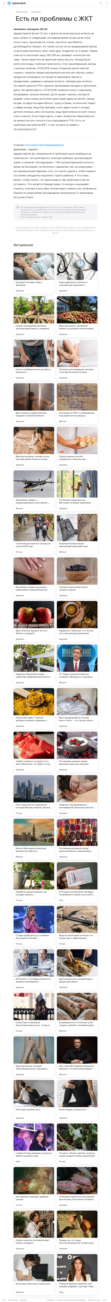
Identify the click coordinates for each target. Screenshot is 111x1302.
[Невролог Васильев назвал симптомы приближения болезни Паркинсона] (34, 665)
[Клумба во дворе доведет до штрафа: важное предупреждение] (34, 882)
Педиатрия (36, 11)
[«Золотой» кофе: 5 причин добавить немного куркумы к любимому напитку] (34, 708)
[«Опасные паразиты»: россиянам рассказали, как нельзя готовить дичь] (77, 1187)
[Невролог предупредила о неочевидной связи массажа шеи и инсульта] (77, 795)
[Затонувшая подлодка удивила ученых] (34, 1187)
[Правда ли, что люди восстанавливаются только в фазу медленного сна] (77, 1231)
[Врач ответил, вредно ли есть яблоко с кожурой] (34, 621)
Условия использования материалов (71, 1300)
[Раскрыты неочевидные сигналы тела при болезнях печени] (77, 360)
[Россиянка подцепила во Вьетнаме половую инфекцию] (77, 490)
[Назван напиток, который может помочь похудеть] (34, 1231)
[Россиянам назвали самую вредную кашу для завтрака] (77, 752)
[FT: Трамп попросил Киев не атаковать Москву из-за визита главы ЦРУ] (77, 665)
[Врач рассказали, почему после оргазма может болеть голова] (34, 447)
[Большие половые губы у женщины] (34, 273)
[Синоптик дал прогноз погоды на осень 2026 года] (34, 534)
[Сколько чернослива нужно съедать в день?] (77, 577)
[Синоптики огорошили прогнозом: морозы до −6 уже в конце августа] (34, 1013)
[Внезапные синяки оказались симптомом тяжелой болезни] (34, 577)
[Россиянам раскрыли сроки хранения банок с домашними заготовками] (77, 839)
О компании (12, 1300)
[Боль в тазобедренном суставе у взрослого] (34, 360)
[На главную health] (18, 3)
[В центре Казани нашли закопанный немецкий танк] (77, 534)
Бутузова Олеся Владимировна (45, 145)
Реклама (23, 1300)
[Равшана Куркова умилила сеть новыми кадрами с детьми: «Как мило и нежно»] (77, 1274)
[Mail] (9, 3)
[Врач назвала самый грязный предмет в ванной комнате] (34, 403)
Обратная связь (94, 1300)
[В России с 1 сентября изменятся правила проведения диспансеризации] (34, 969)
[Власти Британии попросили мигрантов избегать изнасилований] (34, 839)
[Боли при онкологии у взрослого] (34, 1274)
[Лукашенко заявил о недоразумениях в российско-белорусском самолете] (34, 490)
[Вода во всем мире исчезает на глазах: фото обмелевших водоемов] (77, 926)
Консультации (22, 11)
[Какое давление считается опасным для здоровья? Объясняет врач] (77, 273)
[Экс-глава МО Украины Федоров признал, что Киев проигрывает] (77, 1056)
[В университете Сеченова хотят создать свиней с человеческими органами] (77, 1013)
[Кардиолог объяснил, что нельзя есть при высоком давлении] (77, 621)
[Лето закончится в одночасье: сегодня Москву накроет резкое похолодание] (34, 795)
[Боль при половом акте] (34, 1100)
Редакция (51, 1300)
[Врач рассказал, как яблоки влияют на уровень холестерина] (77, 316)
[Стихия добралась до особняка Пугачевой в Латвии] (34, 926)
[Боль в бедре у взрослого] (77, 1100)
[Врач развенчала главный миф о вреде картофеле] (77, 969)
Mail (4, 1300)
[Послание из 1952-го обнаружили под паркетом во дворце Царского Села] (77, 403)
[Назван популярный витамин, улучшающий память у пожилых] (34, 316)
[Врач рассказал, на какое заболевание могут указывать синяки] (34, 1056)
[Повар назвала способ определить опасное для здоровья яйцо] (77, 447)
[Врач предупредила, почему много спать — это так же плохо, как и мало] (77, 708)
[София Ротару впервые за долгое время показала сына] (34, 1143)
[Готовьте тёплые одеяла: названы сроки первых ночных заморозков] (77, 1143)
